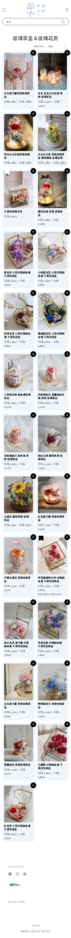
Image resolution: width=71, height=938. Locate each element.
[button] (4, 10)
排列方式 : (39, 46)
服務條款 (25, 931)
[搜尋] (63, 21)
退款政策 (46, 931)
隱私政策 (35, 931)
